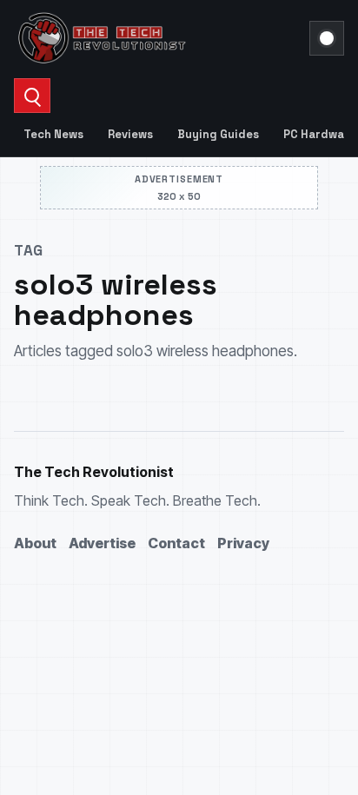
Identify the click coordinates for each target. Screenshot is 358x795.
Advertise (102, 543)
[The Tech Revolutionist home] (156, 38)
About (35, 543)
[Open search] (32, 95)
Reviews (130, 134)
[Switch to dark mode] (326, 38)
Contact (176, 543)
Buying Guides (218, 134)
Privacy (243, 543)
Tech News (53, 134)
